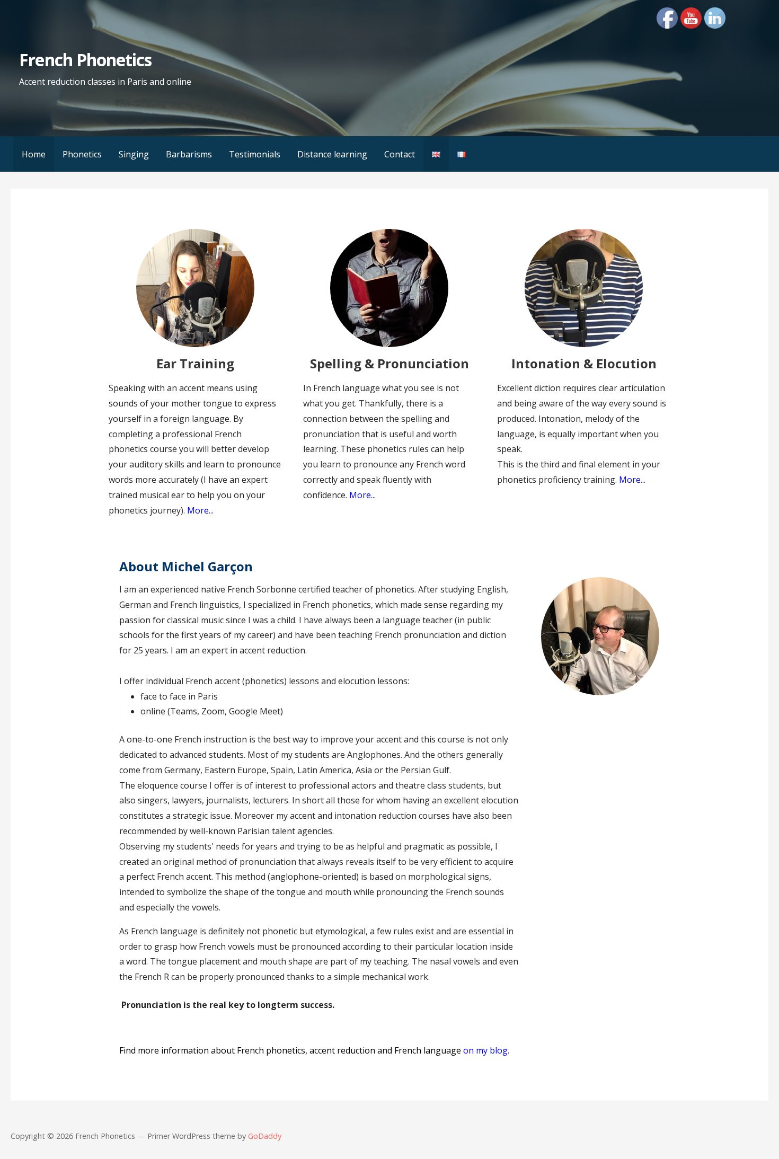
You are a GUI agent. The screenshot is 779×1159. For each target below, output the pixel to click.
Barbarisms (189, 154)
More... (632, 479)
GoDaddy (264, 1136)
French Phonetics (85, 59)
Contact (399, 154)
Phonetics (82, 154)
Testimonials (254, 154)
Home (34, 154)
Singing (134, 154)
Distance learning (332, 154)
